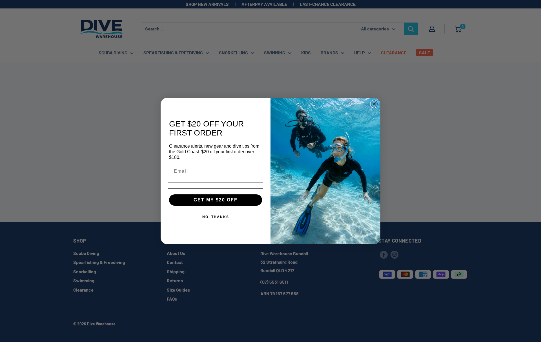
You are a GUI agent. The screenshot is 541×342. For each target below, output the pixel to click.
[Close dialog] (374, 104)
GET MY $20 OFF (216, 199)
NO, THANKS (215, 217)
